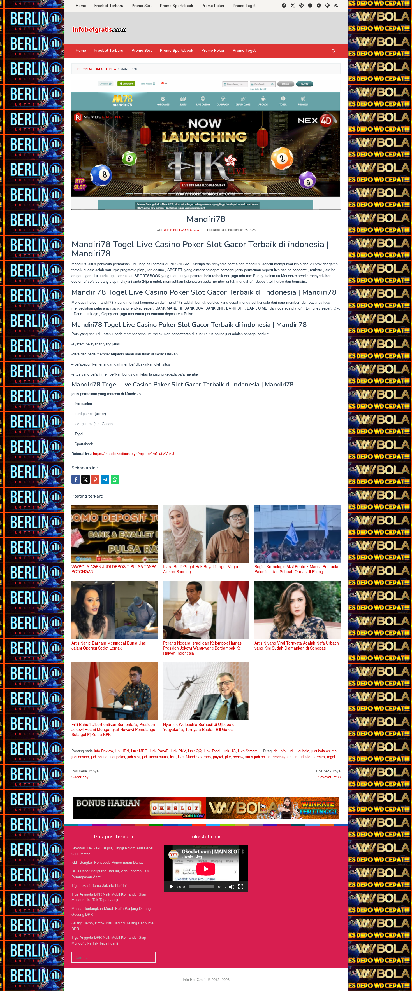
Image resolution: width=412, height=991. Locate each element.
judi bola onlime (324, 750)
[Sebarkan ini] (75, 479)
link (173, 756)
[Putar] (171, 887)
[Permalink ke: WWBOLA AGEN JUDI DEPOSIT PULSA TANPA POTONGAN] (114, 534)
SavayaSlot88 (328, 773)
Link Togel (212, 750)
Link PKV (178, 750)
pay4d (218, 756)
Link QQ (195, 750)
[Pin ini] (95, 479)
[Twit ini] (85, 479)
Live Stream (248, 750)
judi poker (117, 756)
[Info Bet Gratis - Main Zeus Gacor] (99, 29)
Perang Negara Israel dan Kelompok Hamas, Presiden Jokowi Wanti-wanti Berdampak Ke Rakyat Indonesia (203, 648)
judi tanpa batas (155, 756)
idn (275, 750)
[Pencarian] (334, 51)
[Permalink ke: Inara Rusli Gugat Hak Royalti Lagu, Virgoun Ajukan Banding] (206, 534)
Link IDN (122, 750)
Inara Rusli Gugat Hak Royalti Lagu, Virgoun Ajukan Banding (202, 569)
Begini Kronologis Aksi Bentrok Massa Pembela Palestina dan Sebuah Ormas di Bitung (296, 569)
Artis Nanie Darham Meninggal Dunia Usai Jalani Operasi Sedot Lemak (108, 645)
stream (319, 756)
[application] (206, 868)
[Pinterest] (301, 6)
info (283, 750)
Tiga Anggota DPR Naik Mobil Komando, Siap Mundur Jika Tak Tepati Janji (108, 897)
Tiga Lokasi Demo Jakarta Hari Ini (99, 885)
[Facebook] (284, 6)
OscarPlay (85, 773)
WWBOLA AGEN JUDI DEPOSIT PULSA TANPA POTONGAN (113, 569)
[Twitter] (292, 6)
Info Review (103, 750)
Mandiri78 (194, 756)
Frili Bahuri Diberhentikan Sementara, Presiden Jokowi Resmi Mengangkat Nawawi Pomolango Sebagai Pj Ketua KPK (113, 729)
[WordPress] (327, 6)
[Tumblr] (310, 6)
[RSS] (336, 6)
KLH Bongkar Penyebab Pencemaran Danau (107, 862)
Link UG (229, 750)
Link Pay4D (159, 750)
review (238, 756)
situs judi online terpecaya (266, 756)
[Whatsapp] (115, 479)
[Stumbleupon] (318, 6)
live (181, 756)
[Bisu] (232, 887)
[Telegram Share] (105, 479)
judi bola (302, 750)
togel (331, 756)
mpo (207, 756)
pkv (228, 756)
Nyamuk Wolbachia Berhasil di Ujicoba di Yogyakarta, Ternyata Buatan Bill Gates (199, 726)
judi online (99, 756)
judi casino (80, 756)
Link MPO (139, 750)
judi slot (133, 756)
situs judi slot (300, 756)
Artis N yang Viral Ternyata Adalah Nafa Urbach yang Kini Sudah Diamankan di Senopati (296, 645)
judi (290, 750)
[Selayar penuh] (241, 887)
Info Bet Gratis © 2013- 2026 (206, 979)
